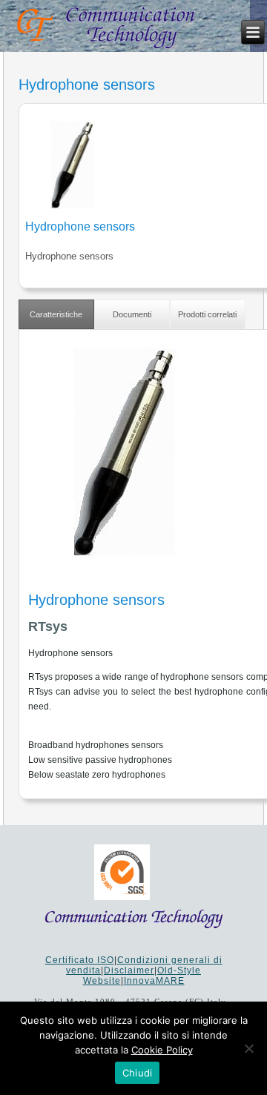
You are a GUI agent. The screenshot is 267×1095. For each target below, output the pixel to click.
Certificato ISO (79, 960)
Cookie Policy (162, 1050)
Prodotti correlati (207, 314)
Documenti (132, 314)
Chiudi (137, 1073)
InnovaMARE (154, 981)
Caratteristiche (56, 314)
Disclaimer (129, 970)
